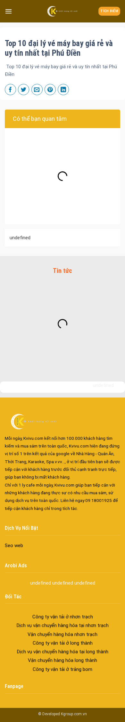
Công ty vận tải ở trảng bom (62, 666)
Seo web (14, 545)
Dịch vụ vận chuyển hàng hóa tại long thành (62, 648)
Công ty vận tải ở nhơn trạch (62, 613)
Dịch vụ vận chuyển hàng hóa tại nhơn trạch (62, 622)
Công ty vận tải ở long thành (63, 640)
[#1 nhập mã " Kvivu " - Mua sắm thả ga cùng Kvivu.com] (62, 11)
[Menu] (8, 11)
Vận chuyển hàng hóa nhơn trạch (62, 631)
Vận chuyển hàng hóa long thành (62, 657)
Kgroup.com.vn (74, 714)
